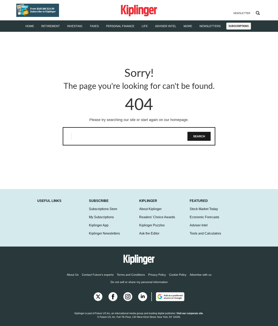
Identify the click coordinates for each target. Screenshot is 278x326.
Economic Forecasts (204, 217)
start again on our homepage (164, 120)
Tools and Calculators (205, 233)
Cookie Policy (177, 274)
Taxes (94, 26)
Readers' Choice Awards (157, 217)
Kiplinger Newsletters (104, 233)
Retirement (50, 26)
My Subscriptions (101, 217)
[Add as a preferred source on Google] (167, 296)
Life (145, 26)
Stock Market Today (204, 209)
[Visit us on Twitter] (98, 296)
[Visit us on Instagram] (127, 296)
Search (199, 136)
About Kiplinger (150, 209)
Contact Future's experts (98, 274)
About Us (73, 274)
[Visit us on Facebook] (112, 296)
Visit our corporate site (189, 313)
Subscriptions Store (103, 209)
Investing (74, 26)
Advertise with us (200, 274)
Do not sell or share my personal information (139, 282)
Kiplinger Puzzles (152, 225)
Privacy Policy (157, 274)
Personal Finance (120, 26)
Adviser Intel (165, 26)
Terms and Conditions (131, 274)
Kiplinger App (98, 225)
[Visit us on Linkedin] (142, 296)
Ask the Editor (149, 233)
